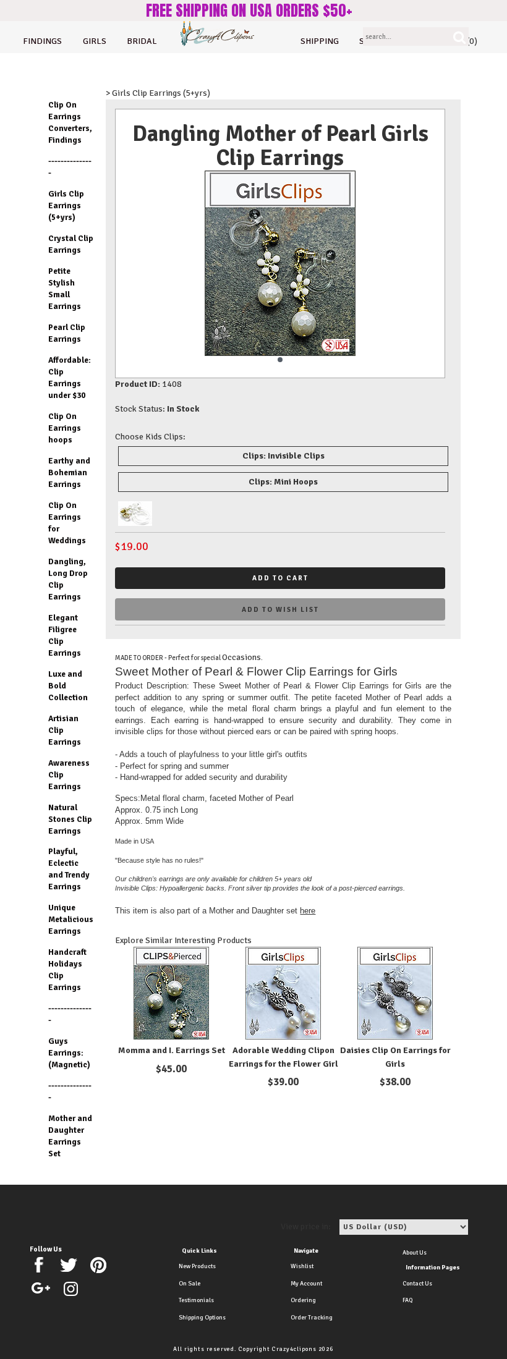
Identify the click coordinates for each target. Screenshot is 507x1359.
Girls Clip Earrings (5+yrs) (66, 205)
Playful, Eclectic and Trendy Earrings (69, 869)
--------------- (70, 167)
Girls (94, 41)
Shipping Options (202, 1317)
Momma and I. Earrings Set (171, 1050)
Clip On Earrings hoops (64, 428)
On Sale (189, 1283)
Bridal (142, 41)
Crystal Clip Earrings (70, 244)
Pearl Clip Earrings (66, 333)
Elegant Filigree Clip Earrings (64, 635)
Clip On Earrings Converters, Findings (70, 122)
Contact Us (417, 1283)
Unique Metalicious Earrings (70, 919)
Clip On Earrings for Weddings (67, 523)
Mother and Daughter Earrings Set (70, 1136)
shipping (319, 41)
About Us (415, 1252)
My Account (306, 1283)
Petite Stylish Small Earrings (64, 288)
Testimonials (196, 1300)
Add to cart (280, 578)
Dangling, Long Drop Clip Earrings (68, 579)
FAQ (407, 1300)
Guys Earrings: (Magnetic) (69, 1053)
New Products (197, 1266)
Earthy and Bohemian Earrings (69, 472)
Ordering (303, 1300)
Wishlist (302, 1266)
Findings (42, 41)
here (307, 910)
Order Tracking (312, 1317)
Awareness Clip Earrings (69, 775)
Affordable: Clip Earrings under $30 (69, 377)
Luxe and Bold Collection (68, 686)
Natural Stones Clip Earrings (70, 819)
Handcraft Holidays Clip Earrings (67, 970)
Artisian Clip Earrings (64, 730)
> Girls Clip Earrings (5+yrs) (158, 93)
